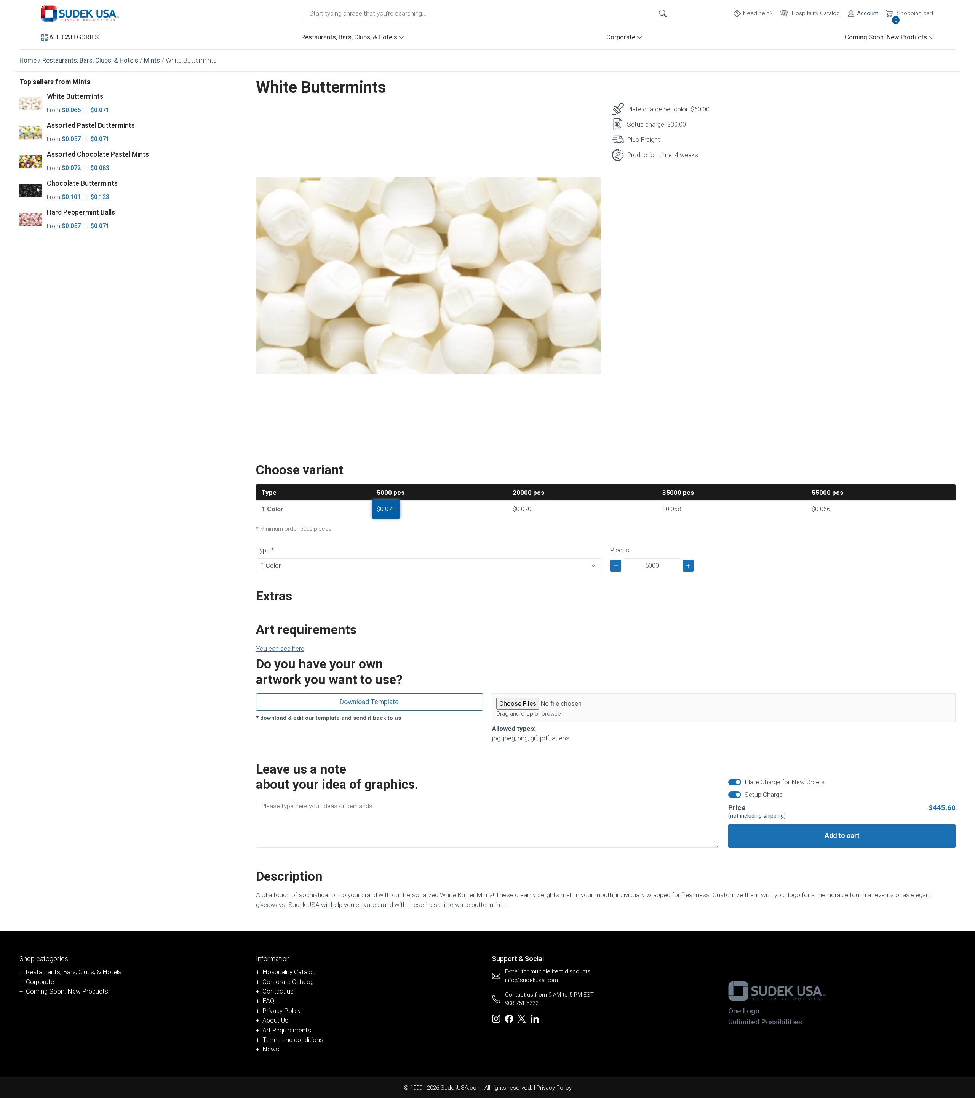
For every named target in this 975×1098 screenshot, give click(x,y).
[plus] (688, 565)
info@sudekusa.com (531, 980)
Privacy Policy (281, 1011)
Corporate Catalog (288, 982)
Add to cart (842, 836)
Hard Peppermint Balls (81, 212)
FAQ (268, 1001)
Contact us (278, 991)
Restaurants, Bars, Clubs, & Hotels (349, 37)
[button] (70, 37)
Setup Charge (764, 794)
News (270, 1049)
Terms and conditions (292, 1039)
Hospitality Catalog (289, 972)
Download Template (369, 702)
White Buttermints (75, 96)
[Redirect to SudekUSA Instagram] (496, 1018)
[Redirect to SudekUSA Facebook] (509, 1018)
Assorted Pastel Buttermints (91, 125)
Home (28, 60)
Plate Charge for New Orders (785, 782)
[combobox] (487, 13)
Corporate (620, 37)
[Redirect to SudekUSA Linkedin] (535, 1018)
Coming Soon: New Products (886, 37)
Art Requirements (286, 1030)
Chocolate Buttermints (82, 183)
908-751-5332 (522, 1003)
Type (263, 550)
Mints (152, 60)
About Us (275, 1020)
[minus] (615, 565)
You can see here (280, 648)
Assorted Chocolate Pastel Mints (98, 154)
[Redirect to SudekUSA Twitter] (522, 1018)
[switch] (734, 782)
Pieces (619, 550)
